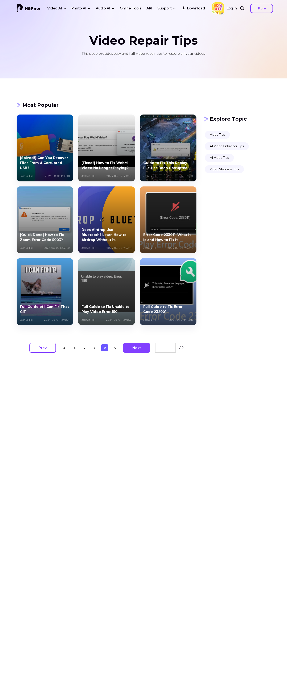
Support (164, 8)
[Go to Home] (28, 8)
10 (114, 348)
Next (136, 348)
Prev (43, 348)
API (149, 8)
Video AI (54, 8)
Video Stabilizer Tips (224, 169)
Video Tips (217, 135)
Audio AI (103, 8)
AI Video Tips (219, 158)
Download (196, 8)
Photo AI (78, 8)
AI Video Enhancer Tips (227, 146)
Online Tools (130, 8)
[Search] (243, 8)
